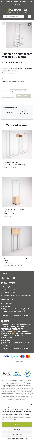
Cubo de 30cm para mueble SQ (12, 162)
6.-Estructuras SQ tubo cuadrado (16, 81)
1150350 (26, 113)
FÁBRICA (16, 1)
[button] (31, 404)
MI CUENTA (30, 1)
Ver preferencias (17, 434)
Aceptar (17, 424)
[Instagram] (8, 278)
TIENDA (2, 1)
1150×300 (26, 111)
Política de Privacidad (21, 438)
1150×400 (19, 113)
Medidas (5, 91)
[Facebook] (3, 278)
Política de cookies (10, 438)
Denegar (17, 429)
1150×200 (19, 111)
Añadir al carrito (23, 96)
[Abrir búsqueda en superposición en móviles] (14, 16)
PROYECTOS (9, 1)
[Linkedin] (13, 278)
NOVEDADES (23, 1)
